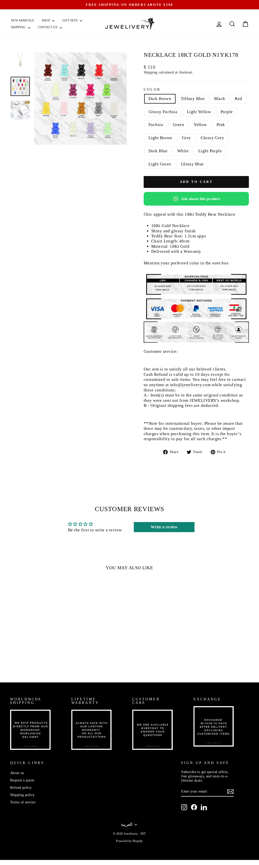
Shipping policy (22, 795)
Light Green (159, 164)
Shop (46, 20)
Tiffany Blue (193, 98)
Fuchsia (155, 124)
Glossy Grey (212, 137)
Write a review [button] (164, 527)
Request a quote (22, 780)
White (183, 151)
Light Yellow (199, 111)
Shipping (19, 27)
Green (178, 124)
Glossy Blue (192, 164)
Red (238, 98)
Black (219, 98)
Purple (227, 111)
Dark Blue (158, 151)
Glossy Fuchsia (162, 111)
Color (152, 89)
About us (17, 773)
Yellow (200, 124)
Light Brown (160, 137)
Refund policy (21, 787)
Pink (221, 124)
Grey (186, 137)
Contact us (48, 27)
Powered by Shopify (129, 841)
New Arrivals (22, 20)
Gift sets (70, 20)
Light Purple (210, 151)
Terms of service (23, 802)
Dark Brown (159, 98)
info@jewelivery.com (190, 384)
